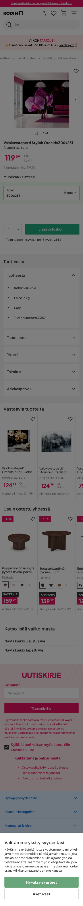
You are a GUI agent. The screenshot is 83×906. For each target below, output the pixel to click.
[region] (41, 869)
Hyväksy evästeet (41, 882)
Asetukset (41, 894)
